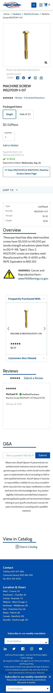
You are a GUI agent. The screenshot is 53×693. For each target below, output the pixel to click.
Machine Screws (31, 14)
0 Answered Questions (34, 98)
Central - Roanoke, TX (13, 598)
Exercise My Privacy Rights (36, 655)
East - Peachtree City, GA (14, 609)
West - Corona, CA (11, 591)
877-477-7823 (17, 571)
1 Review (18, 98)
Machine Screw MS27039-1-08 (26, 333)
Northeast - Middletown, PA (15, 605)
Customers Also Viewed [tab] (22, 358)
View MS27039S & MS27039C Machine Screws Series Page (27, 172)
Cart (49, 4)
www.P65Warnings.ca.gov (33, 278)
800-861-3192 (26, 575)
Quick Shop (26, 348)
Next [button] (44, 329)
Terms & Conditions (42, 661)
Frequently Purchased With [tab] (24, 298)
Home (6, 14)
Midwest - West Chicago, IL (15, 602)
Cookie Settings (26, 658)
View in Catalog (28, 546)
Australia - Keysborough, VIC (15, 619)
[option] (26, 45)
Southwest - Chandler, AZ (14, 594)
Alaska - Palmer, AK (11, 612)
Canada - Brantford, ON (13, 616)
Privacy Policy (28, 664)
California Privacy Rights (14, 655)
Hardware (17, 14)
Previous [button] (8, 329)
